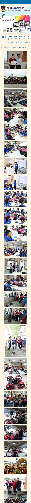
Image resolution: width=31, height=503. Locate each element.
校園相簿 (6, 47)
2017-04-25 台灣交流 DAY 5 (18, 47)
